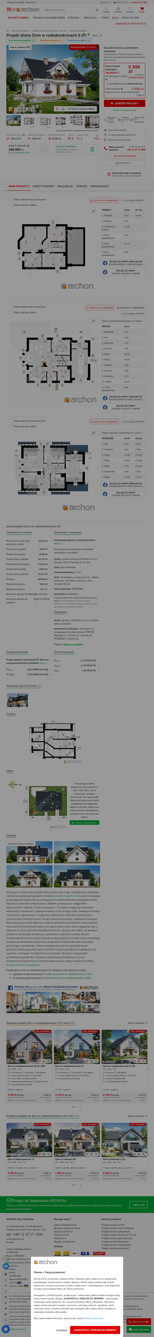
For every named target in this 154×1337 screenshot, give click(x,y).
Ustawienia (61, 1329)
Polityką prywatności (93, 1318)
